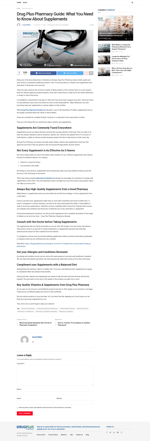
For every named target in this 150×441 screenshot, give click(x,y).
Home (19, 2)
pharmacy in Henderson (45, 178)
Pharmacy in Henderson (26, 311)
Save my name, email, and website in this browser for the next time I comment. (45, 407)
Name (19, 389)
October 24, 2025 (118, 63)
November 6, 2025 (105, 38)
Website (59, 398)
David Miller (27, 25)
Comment (21, 363)
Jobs (71, 434)
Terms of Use (41, 434)
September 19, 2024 (40, 25)
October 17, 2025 (118, 75)
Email (19, 398)
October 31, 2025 (118, 51)
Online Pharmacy (82, 308)
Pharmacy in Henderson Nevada (46, 311)
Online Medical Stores (67, 308)
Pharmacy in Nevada (66, 311)
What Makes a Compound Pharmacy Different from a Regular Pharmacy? (121, 47)
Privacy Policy (53, 434)
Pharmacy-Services (27, 8)
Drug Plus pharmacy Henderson (33, 110)
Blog (25, 2)
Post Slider (65, 25)
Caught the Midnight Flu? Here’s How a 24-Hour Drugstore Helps (121, 59)
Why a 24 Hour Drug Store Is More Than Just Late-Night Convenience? (122, 70)
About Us (64, 434)
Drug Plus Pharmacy (28, 308)
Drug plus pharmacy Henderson (47, 308)
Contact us (79, 434)
